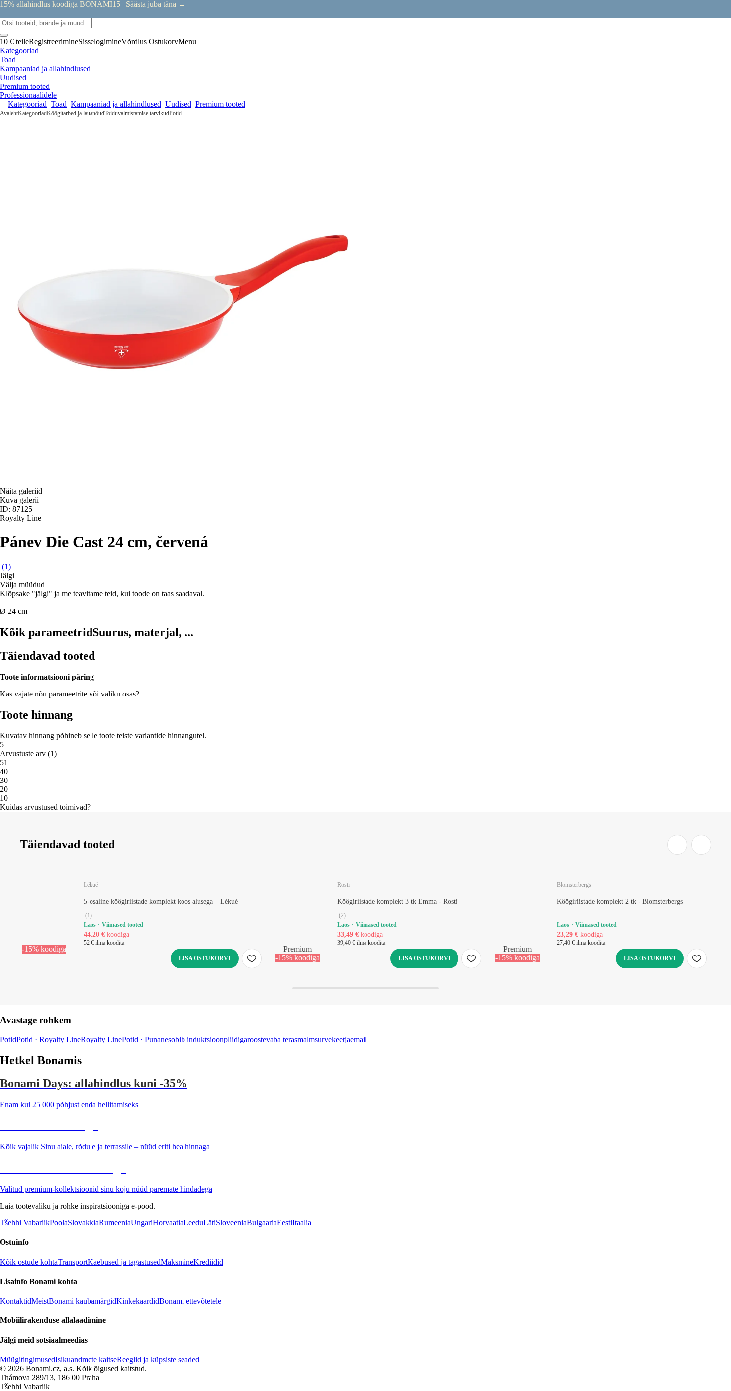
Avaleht (9, 113)
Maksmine (177, 1262)
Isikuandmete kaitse (86, 1359)
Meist (40, 1301)
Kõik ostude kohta (29, 1262)
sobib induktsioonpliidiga (207, 1039)
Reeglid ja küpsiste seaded (158, 1359)
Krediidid (208, 1262)
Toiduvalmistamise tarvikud (136, 113)
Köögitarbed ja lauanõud (75, 113)
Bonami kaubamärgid (82, 1301)
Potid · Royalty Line (48, 1039)
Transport (73, 1262)
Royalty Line (101, 1039)
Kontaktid (15, 1301)
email (358, 1039)
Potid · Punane (145, 1039)
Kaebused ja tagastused (124, 1262)
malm (306, 1039)
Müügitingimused (27, 1359)
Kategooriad (32, 113)
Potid (175, 113)
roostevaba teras (272, 1039)
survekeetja (332, 1039)
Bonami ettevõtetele (190, 1301)
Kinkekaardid (137, 1301)
